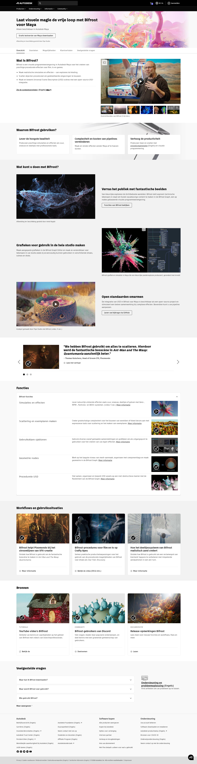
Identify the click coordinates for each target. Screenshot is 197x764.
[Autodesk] (24, 3)
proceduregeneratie (139, 145)
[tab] (107, 110)
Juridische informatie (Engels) (79, 760)
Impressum (128, 760)
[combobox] (58, 3)
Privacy (18, 760)
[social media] (24, 751)
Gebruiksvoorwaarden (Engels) (58, 760)
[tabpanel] (141, 81)
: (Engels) (31, 90)
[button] (98, 397)
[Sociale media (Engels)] (24, 751)
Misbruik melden (41, 760)
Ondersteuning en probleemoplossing (152, 684)
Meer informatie (123, 405)
